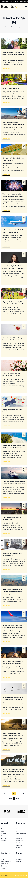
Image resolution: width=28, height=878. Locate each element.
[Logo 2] (21, 812)
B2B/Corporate (6, 861)
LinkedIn (18, 861)
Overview (19, 829)
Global (18, 847)
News (13, 27)
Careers (4, 838)
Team (3, 836)
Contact (3, 840)
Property (4, 866)
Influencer (19, 838)
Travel (3, 868)
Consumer (4, 864)
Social (18, 836)
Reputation (19, 845)
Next (17, 798)
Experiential (19, 840)
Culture (3, 833)
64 (13, 793)
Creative (18, 843)
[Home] (9, 6)
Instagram (19, 859)
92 (23, 793)
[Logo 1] (7, 812)
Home (7, 27)
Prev (10, 798)
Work (3, 831)
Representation (21, 833)
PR (16, 831)
